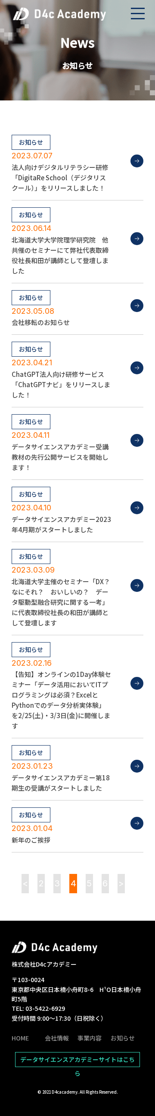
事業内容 (90, 1038)
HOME (20, 1038)
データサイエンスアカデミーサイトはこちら (77, 1061)
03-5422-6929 (45, 1008)
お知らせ (123, 1038)
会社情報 (57, 1038)
